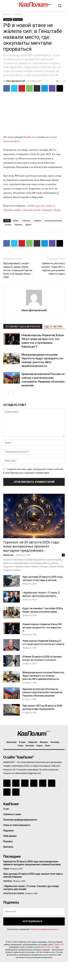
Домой (6, 14)
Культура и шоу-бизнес (13, 894)
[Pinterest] (21, 88)
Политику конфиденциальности (44, 929)
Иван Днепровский (15, 81)
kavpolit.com (48, 947)
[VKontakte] (7, 792)
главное (37, 220)
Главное (17, 14)
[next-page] (11, 394)
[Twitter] (14, 88)
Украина (18, 224)
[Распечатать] (37, 88)
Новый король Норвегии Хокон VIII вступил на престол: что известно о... (42, 627)
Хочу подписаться (32, 921)
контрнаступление (53, 220)
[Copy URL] (59, 88)
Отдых (6, 869)
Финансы (7, 881)
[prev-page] (5, 394)
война (15, 220)
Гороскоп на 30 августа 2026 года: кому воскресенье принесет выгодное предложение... (31, 546)
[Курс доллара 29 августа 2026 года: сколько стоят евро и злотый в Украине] (11, 581)
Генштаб (26, 220)
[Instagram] (15, 783)
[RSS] (33, 783)
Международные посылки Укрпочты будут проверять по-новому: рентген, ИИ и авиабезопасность (43, 675)
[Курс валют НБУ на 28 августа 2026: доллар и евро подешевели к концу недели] (11, 710)
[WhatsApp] (29, 88)
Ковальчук (8, 555)
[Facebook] (6, 88)
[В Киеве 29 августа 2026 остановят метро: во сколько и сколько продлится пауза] (11, 661)
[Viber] (52, 88)
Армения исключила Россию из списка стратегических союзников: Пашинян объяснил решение (42, 692)
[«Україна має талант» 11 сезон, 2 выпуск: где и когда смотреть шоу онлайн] (11, 597)
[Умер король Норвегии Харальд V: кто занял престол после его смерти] (11, 645)
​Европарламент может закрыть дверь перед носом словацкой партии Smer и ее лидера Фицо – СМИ (18, 270)
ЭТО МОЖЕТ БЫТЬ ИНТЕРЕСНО (22, 326)
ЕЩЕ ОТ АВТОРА (53, 326)
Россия (8, 224)
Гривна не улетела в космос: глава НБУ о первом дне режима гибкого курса (53, 268)
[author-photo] (34, 305)
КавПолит (29, 137)
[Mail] (24, 783)
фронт (29, 224)
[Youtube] (15, 792)
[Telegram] (44, 88)
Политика (18, 19)
